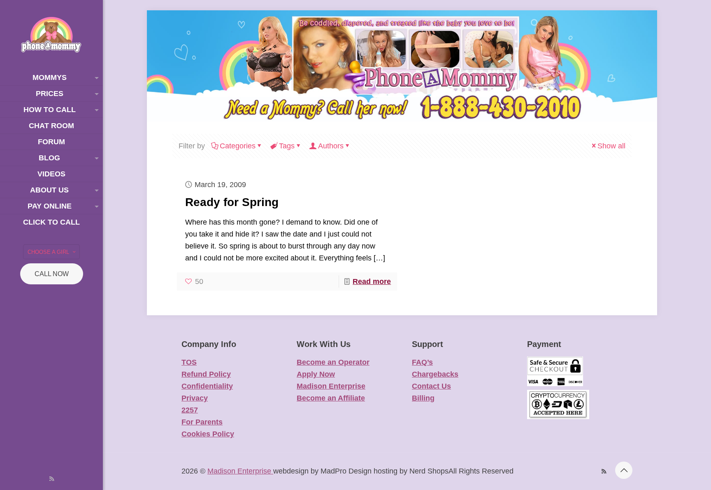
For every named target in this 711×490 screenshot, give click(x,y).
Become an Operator (333, 362)
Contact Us (431, 386)
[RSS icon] (52, 478)
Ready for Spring (232, 202)
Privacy (194, 398)
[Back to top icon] (623, 470)
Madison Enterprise (331, 386)
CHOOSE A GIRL (48, 252)
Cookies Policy (207, 434)
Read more (372, 281)
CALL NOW (52, 273)
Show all (611, 146)
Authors (331, 146)
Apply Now (316, 374)
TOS (189, 362)
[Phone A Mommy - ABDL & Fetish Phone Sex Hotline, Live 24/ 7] (51, 34)
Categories (238, 146)
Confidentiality (207, 386)
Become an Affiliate (331, 398)
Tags (287, 146)
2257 (189, 410)
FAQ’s (422, 362)
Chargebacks (435, 374)
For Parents (202, 422)
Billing (423, 398)
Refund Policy (206, 374)
